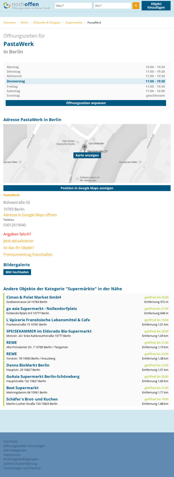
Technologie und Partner (22, 468)
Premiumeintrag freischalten (28, 254)
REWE (11, 342)
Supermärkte (74, 22)
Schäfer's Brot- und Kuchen (32, 399)
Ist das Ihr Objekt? (18, 247)
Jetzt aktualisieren (18, 240)
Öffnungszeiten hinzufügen (24, 446)
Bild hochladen (17, 272)
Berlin (24, 22)
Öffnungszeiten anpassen (86, 103)
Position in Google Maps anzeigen (87, 188)
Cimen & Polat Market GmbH (33, 297)
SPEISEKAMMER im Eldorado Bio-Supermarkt (49, 331)
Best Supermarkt (22, 387)
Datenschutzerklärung (20, 463)
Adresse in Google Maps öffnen (30, 214)
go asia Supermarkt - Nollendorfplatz (41, 308)
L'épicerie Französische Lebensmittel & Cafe (48, 319)
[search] (136, 5)
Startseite (9, 22)
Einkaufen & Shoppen (47, 22)
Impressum (12, 455)
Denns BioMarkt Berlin (27, 365)
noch (31, 5)
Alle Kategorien (15, 450)
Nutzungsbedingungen (21, 459)
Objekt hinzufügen (156, 6)
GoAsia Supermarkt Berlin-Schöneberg (43, 376)
